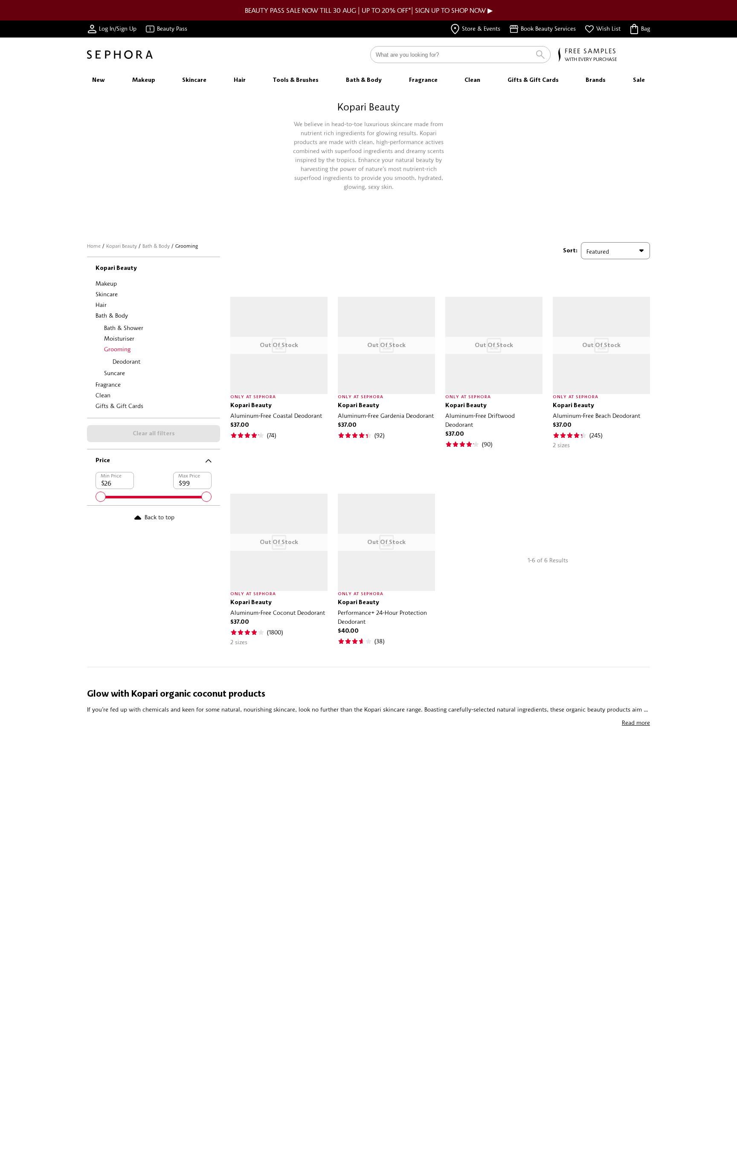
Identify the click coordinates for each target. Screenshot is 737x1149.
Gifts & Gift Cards (119, 405)
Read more (636, 722)
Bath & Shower (123, 327)
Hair (101, 304)
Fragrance (108, 384)
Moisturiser (119, 338)
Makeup (106, 283)
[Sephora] (120, 54)
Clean (103, 395)
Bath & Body (156, 246)
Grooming (117, 349)
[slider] (101, 497)
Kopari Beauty (121, 246)
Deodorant (126, 361)
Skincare (107, 294)
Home (94, 246)
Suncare (114, 372)
